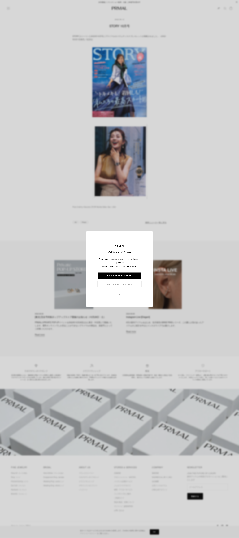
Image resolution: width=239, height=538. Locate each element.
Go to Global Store (119, 275)
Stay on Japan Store (119, 284)
